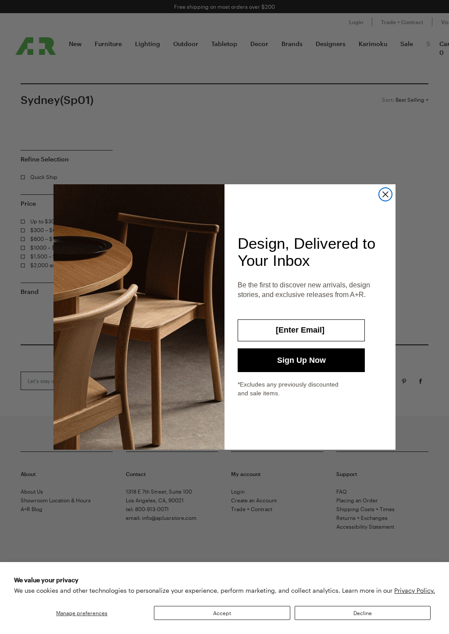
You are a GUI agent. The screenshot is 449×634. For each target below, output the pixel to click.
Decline (362, 613)
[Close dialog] (385, 194)
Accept (222, 613)
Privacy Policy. (414, 590)
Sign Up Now (301, 360)
